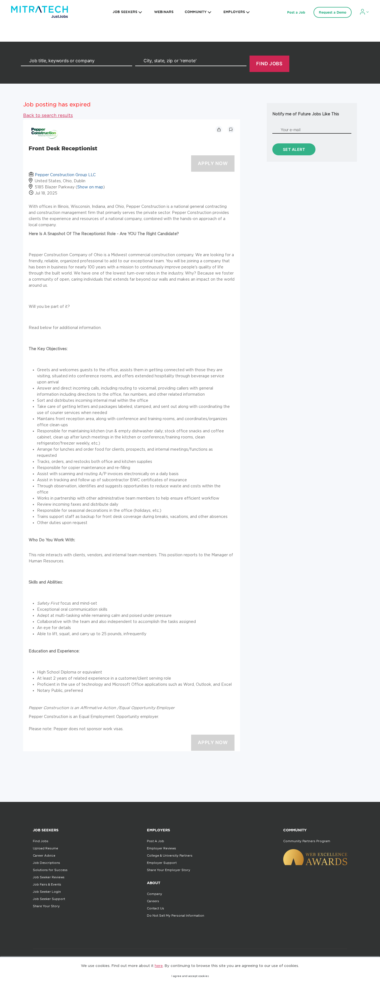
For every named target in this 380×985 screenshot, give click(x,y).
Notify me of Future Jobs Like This (305, 114)
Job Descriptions (46, 862)
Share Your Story (46, 906)
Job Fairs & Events (47, 884)
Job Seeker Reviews (49, 877)
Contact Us (155, 908)
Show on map (90, 187)
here (159, 965)
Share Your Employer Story (168, 870)
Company (154, 894)
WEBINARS (164, 11)
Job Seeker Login (47, 891)
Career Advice (44, 855)
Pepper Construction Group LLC (65, 175)
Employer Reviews (161, 848)
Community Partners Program (306, 841)
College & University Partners (170, 855)
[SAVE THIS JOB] (231, 129)
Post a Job (296, 12)
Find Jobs (40, 841)
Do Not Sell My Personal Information (175, 915)
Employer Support (162, 862)
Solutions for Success (50, 870)
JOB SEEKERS (125, 11)
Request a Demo (332, 12)
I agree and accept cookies (190, 975)
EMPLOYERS (234, 11)
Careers (153, 901)
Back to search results (48, 115)
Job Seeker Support (49, 899)
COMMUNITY (196, 11)
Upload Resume (45, 848)
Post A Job (155, 841)
